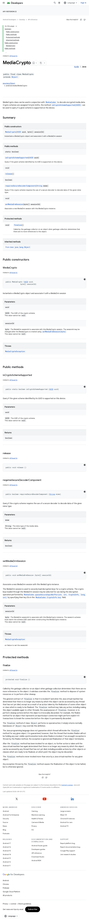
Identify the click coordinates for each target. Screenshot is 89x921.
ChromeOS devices (67, 819)
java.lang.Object (9, 83)
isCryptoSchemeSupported (16, 158)
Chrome (6, 884)
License (13, 904)
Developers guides (38, 849)
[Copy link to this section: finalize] (12, 665)
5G (33, 830)
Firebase (6, 888)
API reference (10, 11)
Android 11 (7, 866)
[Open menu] (3, 3)
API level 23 (13, 566)
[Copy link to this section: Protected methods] (31, 657)
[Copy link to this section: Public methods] (26, 367)
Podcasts (6, 833)
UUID (19, 132)
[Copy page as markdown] (41, 63)
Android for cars (66, 822)
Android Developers (9, 20)
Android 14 (7, 854)
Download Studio (38, 857)
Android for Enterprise (11, 815)
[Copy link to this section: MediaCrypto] (19, 268)
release (8, 174)
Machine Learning (38, 815)
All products (7, 895)
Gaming (35, 811)
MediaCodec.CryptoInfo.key (48, 597)
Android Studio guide (39, 846)
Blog (4, 830)
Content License (67, 785)
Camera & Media (38, 822)
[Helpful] (81, 19)
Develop (22, 20)
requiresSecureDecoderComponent (20, 186)
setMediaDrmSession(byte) (54, 332)
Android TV (64, 826)
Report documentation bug (70, 847)
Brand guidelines (24, 904)
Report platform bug (67, 843)
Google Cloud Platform (11, 892)
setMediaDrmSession (14, 204)
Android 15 (7, 851)
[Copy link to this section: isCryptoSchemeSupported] (34, 375)
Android (6, 811)
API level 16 (13, 56)
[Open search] (54, 2)
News (5, 826)
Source (5, 822)
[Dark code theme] (84, 279)
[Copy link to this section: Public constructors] (31, 259)
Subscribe (32, 909)
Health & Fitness (37, 819)
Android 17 (7, 843)
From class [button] (18, 247)
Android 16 (7, 847)
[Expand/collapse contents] (16, 26)
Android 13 (7, 858)
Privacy (34, 826)
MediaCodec (51, 102)
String (39, 186)
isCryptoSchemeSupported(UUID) (66, 105)
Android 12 (7, 862)
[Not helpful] (84, 19)
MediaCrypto (10, 132)
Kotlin (76, 67)
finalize (18, 225)
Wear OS (63, 815)
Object (14, 77)
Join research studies (68, 854)
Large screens (65, 811)
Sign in (83, 3)
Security (6, 819)
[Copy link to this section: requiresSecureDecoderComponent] (43, 480)
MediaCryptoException (15, 351)
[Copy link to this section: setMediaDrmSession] (28, 561)
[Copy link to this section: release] (13, 453)
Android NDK (36, 860)
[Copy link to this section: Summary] (17, 117)
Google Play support (67, 851)
